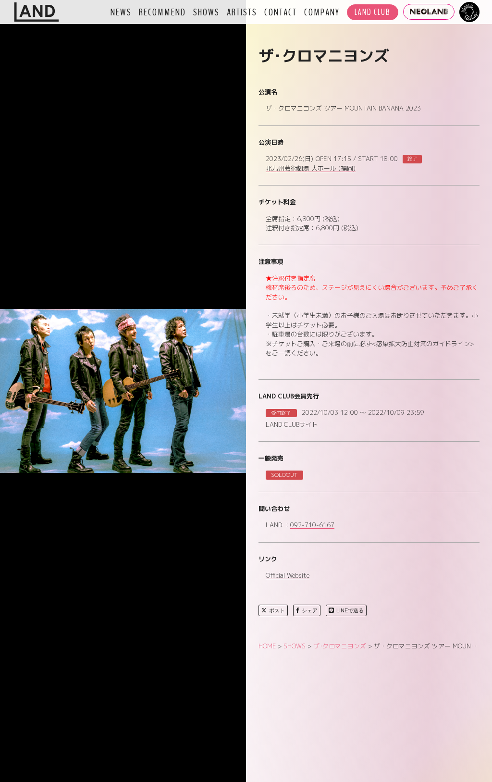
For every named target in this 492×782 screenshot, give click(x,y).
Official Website (287, 575)
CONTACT (280, 12)
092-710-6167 (312, 525)
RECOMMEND (162, 12)
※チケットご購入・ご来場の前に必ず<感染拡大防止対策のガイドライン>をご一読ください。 (370, 348)
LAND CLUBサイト (292, 425)
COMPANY (322, 12)
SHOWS (206, 12)
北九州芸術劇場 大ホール (311, 168)
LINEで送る (350, 610)
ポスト (277, 610)
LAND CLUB (373, 12)
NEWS (121, 12)
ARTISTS (242, 12)
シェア (310, 610)
